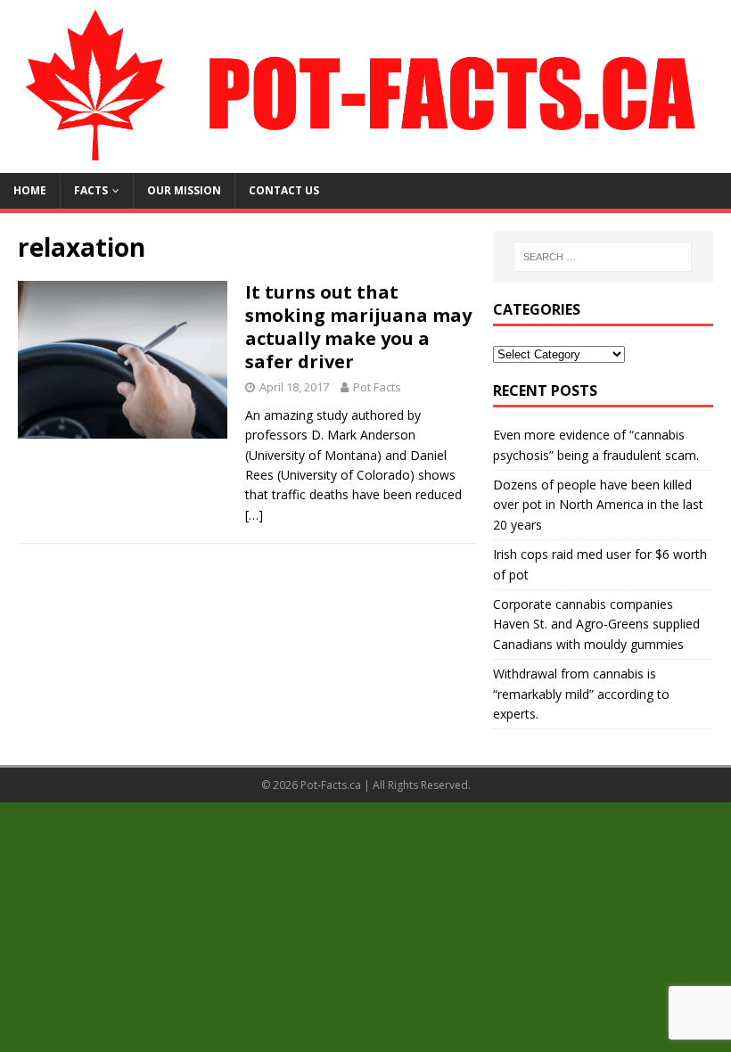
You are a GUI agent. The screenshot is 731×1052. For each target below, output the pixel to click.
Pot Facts (377, 387)
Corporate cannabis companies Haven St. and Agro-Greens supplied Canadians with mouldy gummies (596, 624)
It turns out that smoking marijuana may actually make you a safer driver (358, 327)
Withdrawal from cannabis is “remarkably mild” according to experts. (581, 693)
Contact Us (284, 190)
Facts (91, 190)
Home (29, 190)
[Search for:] (603, 257)
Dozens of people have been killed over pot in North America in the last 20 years (598, 504)
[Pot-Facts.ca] (365, 162)
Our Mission (184, 190)
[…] (254, 514)
